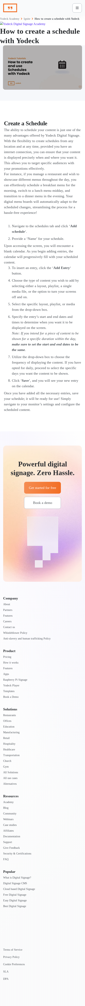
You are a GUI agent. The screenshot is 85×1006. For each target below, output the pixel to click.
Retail (6, 738)
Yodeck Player (11, 685)
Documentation (11, 836)
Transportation (11, 755)
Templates (8, 691)
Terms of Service (12, 949)
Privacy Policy (11, 957)
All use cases (10, 778)
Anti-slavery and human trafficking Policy (27, 638)
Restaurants (9, 715)
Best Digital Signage (14, 906)
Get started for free (42, 488)
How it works (10, 662)
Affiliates (8, 830)
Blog (5, 807)
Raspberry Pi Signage (15, 679)
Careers (7, 621)
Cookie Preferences (14, 964)
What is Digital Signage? (17, 877)
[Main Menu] (77, 8)
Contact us (9, 627)
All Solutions (10, 772)
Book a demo (42, 503)
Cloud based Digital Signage (19, 889)
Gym (6, 766)
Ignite (27, 18)
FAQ (5, 859)
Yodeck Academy (9, 18)
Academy (8, 802)
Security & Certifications (17, 853)
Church (7, 760)
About (6, 604)
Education (8, 726)
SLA (5, 971)
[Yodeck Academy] (42, 24)
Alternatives (10, 783)
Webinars (8, 819)
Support (7, 842)
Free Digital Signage (14, 894)
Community (9, 813)
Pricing (7, 656)
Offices (7, 720)
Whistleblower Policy (15, 632)
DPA (5, 978)
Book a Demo (11, 696)
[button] (42, 67)
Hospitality (9, 743)
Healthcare (9, 749)
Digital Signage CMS (15, 883)
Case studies (10, 825)
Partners (7, 610)
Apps (6, 674)
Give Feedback (11, 847)
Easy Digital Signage (15, 900)
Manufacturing (11, 732)
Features (7, 615)
